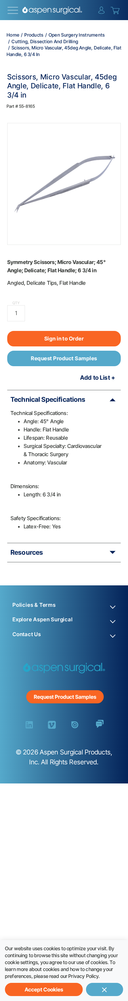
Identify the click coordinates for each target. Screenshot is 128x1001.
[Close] (104, 989)
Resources (27, 552)
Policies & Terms (34, 605)
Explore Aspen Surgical (42, 619)
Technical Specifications (48, 399)
